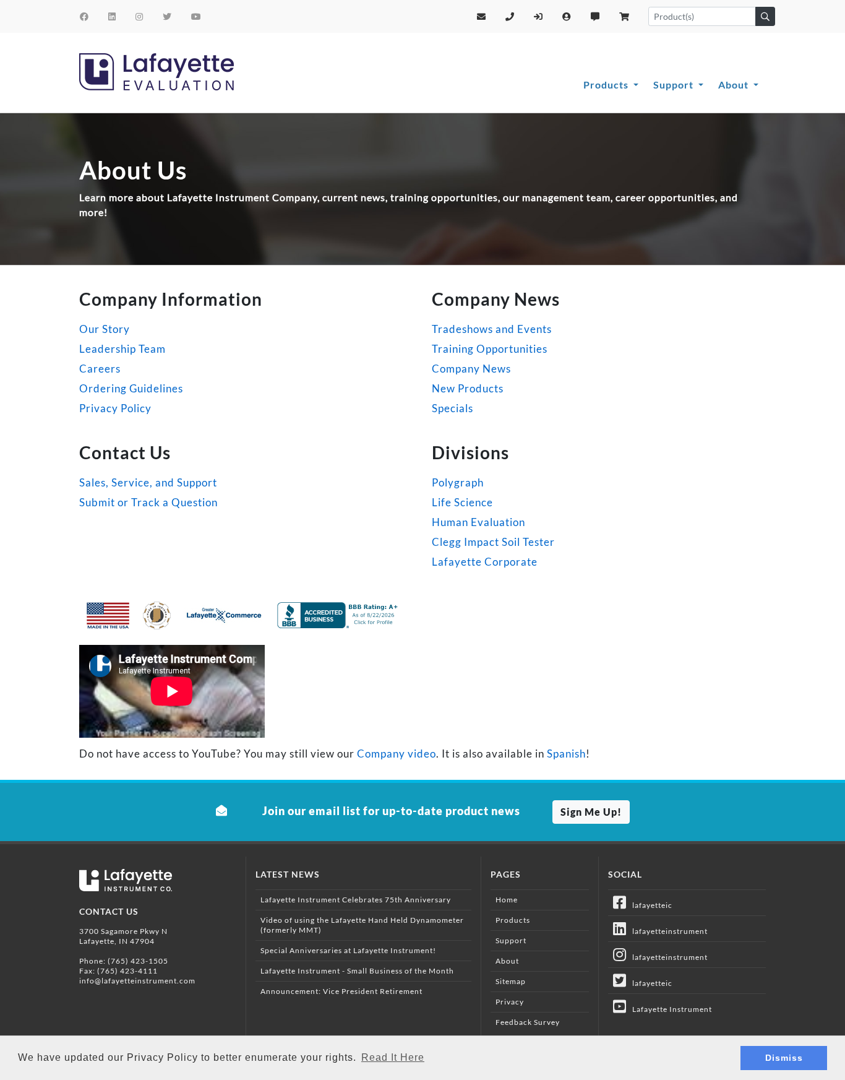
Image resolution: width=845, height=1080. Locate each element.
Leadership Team (122, 348)
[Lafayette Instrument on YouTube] (196, 16)
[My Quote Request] (595, 16)
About (734, 84)
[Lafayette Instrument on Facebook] (84, 16)
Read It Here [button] (392, 1057)
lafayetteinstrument (667, 931)
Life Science (462, 502)
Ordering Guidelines (131, 388)
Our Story (104, 328)
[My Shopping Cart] (624, 16)
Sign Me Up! (591, 812)
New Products (468, 388)
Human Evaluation (478, 522)
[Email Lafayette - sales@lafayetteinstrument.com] (481, 16)
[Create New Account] (566, 16)
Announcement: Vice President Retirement (341, 991)
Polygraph (458, 482)
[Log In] (538, 16)
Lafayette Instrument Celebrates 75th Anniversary (355, 899)
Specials (452, 408)
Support (674, 84)
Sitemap (510, 981)
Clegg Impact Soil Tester (493, 541)
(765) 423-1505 (138, 961)
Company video (396, 753)
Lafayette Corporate (485, 561)
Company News (471, 368)
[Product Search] (765, 16)
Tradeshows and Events (492, 328)
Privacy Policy (115, 408)
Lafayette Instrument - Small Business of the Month (357, 970)
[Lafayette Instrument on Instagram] (139, 16)
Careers (100, 368)
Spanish (566, 753)
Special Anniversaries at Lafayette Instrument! (348, 950)
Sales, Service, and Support (148, 482)
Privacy (509, 1001)
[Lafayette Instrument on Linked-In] (112, 16)
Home (506, 899)
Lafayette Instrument (669, 1009)
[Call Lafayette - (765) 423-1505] (510, 16)
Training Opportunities (489, 348)
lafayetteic (649, 905)
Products (607, 84)
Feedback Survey (527, 1022)
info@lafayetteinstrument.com (137, 980)
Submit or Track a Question (148, 502)
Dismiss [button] (784, 1058)
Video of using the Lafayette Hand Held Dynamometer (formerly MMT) (362, 925)
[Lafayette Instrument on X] (167, 16)
